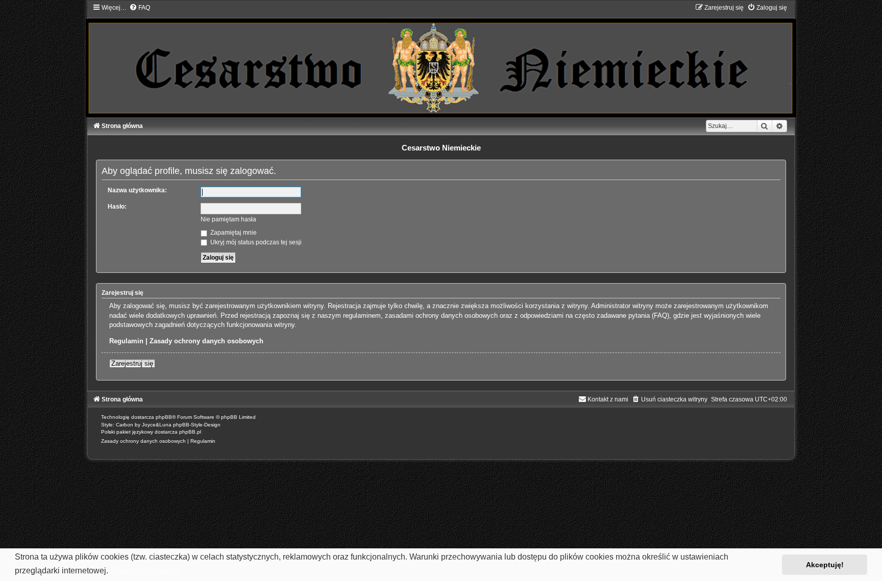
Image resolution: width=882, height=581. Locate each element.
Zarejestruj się (132, 363)
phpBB (164, 417)
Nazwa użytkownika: (137, 190)
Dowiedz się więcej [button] (147, 570)
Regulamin (126, 341)
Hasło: (117, 206)
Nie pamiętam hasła (228, 219)
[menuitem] (139, 7)
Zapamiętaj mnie (233, 232)
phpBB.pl (190, 432)
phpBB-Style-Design (196, 424)
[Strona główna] (441, 60)
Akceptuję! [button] (825, 565)
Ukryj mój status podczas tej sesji (255, 242)
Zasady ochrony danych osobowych (206, 341)
